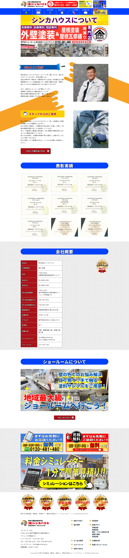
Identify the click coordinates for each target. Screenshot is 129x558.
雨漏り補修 (96, 534)
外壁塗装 (95, 527)
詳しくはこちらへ (64, 417)
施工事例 (50, 10)
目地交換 (95, 536)
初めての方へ (78, 521)
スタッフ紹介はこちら (35, 151)
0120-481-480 (44, 345)
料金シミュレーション (100, 544)
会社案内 (38, 10)
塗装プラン (62, 10)
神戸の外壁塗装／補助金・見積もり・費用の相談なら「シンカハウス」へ (46, 514)
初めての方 (26, 10)
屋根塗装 (95, 530)
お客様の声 (86, 10)
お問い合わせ (78, 548)
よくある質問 (73, 10)
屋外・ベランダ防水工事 (100, 532)
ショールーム (78, 544)
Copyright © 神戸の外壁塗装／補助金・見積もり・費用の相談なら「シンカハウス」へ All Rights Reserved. (64, 553)
